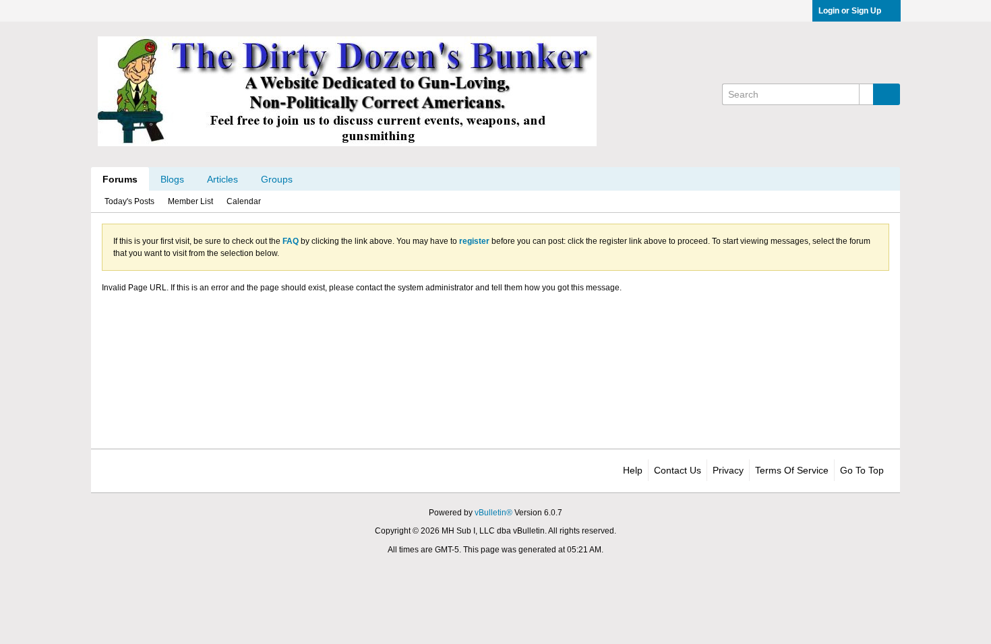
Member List (190, 201)
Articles (222, 179)
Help (632, 470)
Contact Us (677, 470)
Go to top (862, 470)
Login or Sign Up (849, 10)
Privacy (728, 470)
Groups (277, 179)
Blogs (172, 179)
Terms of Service (792, 470)
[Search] (886, 94)
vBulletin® (493, 512)
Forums (120, 179)
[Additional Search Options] (866, 94)
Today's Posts (129, 201)
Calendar (244, 201)
